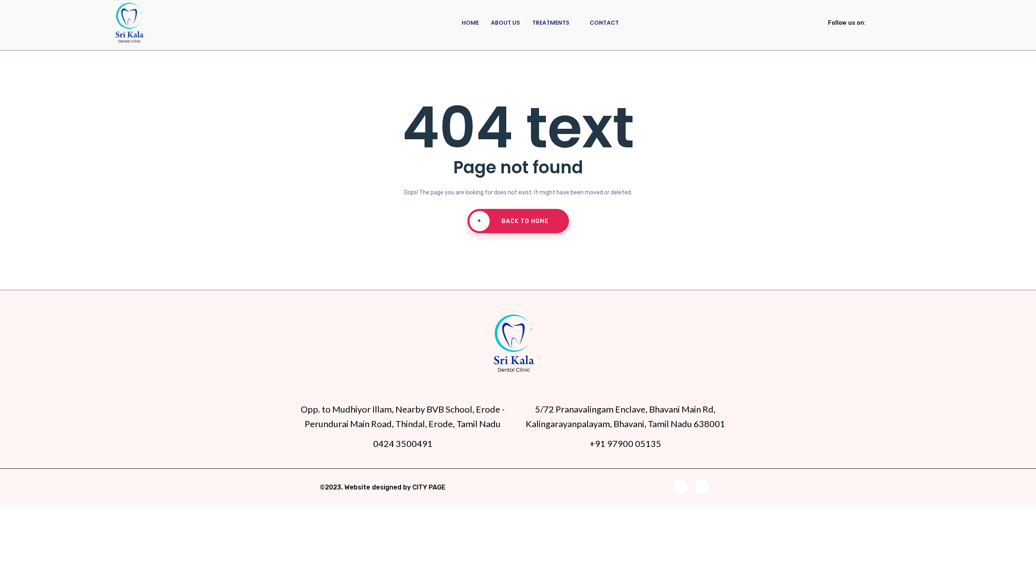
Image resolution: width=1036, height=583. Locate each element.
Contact (604, 23)
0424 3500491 (403, 443)
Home (470, 23)
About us (505, 23)
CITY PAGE (429, 487)
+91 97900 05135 (625, 443)
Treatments (550, 23)
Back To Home (513, 221)
